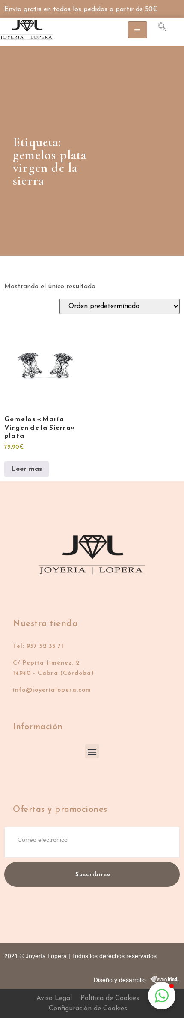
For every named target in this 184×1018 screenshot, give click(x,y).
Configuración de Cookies (88, 1008)
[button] (92, 751)
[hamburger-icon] (137, 29)
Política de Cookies (109, 998)
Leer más (26, 469)
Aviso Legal (54, 998)
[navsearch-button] (157, 28)
